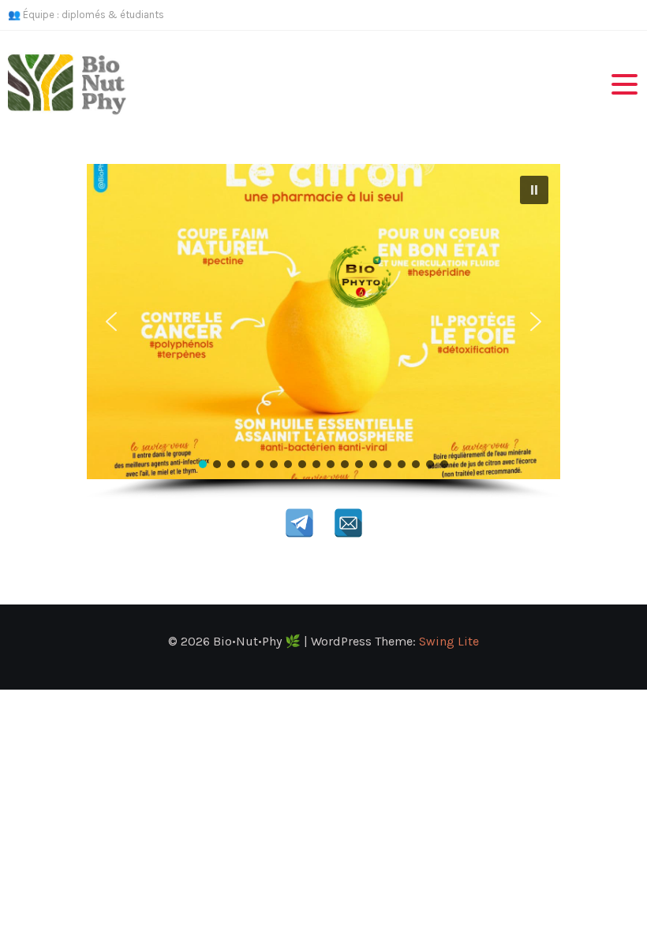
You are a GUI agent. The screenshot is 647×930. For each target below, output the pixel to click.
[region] (323, 332)
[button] (534, 190)
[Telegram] (299, 523)
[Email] (348, 523)
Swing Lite (449, 641)
